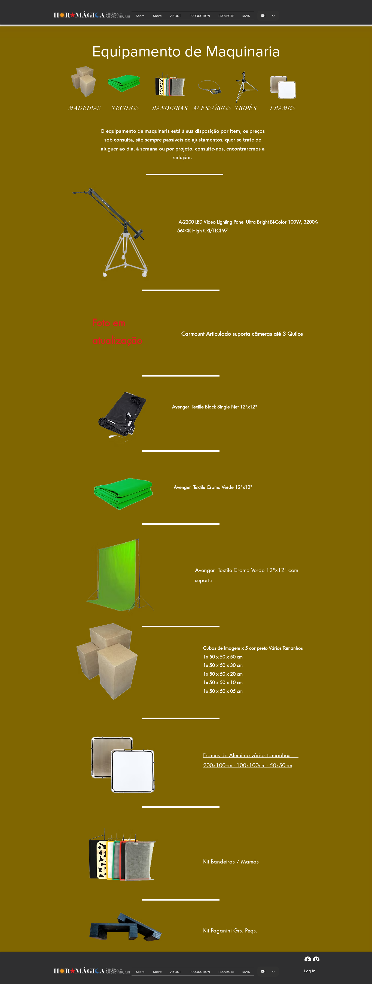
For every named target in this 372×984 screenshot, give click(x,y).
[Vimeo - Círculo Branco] (316, 959)
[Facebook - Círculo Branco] (307, 959)
